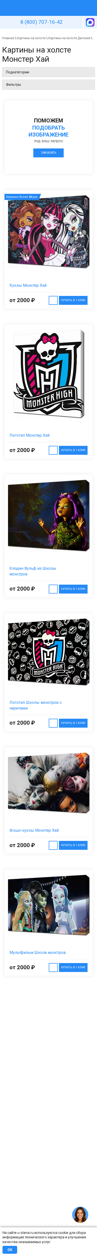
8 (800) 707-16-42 (41, 22)
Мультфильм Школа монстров (37, 952)
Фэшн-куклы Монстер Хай (34, 830)
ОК (9, 1250)
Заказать (48, 152)
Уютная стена (37, 2)
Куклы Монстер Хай (28, 285)
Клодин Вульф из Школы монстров (32, 571)
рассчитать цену (53, 300)
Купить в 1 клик (73, 300)
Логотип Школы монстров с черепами (35, 705)
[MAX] (90, 22)
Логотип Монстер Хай (29, 435)
